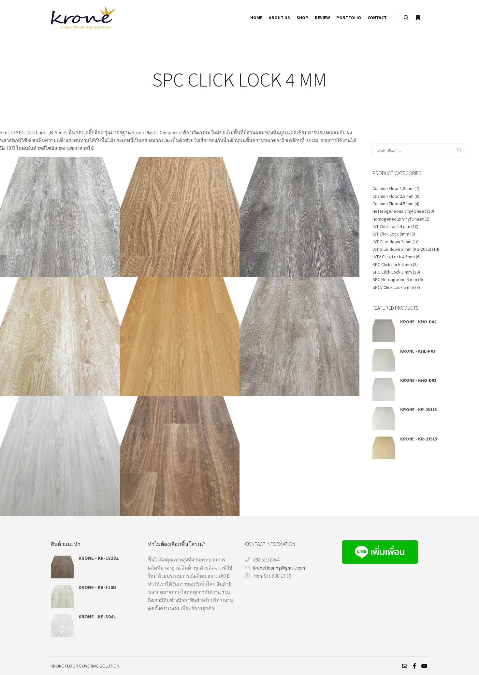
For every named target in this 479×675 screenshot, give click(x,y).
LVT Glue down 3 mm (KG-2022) (401, 249)
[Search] (406, 18)
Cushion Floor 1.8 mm (393, 188)
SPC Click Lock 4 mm (392, 264)
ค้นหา (461, 150)
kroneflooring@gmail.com (279, 568)
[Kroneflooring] (83, 17)
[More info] (418, 18)
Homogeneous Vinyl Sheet (398, 219)
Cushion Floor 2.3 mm (393, 196)
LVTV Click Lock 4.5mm (393, 257)
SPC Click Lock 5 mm (392, 272)
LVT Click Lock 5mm (390, 234)
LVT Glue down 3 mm (392, 242)
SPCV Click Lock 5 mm (393, 287)
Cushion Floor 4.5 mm (393, 204)
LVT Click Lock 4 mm (391, 226)
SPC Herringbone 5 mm (394, 279)
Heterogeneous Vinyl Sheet (399, 211)
